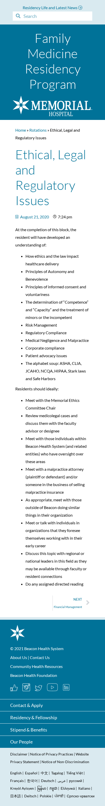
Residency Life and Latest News (50, 7)
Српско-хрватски (81, 796)
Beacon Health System (43, 648)
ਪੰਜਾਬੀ (59, 796)
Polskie (45, 796)
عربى (62, 780)
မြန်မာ (41, 788)
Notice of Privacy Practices (51, 754)
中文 (44, 773)
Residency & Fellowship (33, 717)
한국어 (32, 780)
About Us (18, 657)
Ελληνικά (68, 788)
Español (31, 773)
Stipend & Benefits (28, 730)
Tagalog (57, 773)
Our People (21, 742)
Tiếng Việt (75, 773)
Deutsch (47, 780)
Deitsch (30, 796)
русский (75, 780)
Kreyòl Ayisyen (22, 788)
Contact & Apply (26, 705)
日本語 (15, 796)
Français (17, 780)
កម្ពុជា (53, 788)
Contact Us (40, 657)
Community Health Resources (36, 666)
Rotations (38, 130)
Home (20, 130)
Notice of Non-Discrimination (65, 762)
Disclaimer (19, 754)
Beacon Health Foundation (33, 675)
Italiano (84, 788)
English (16, 773)
